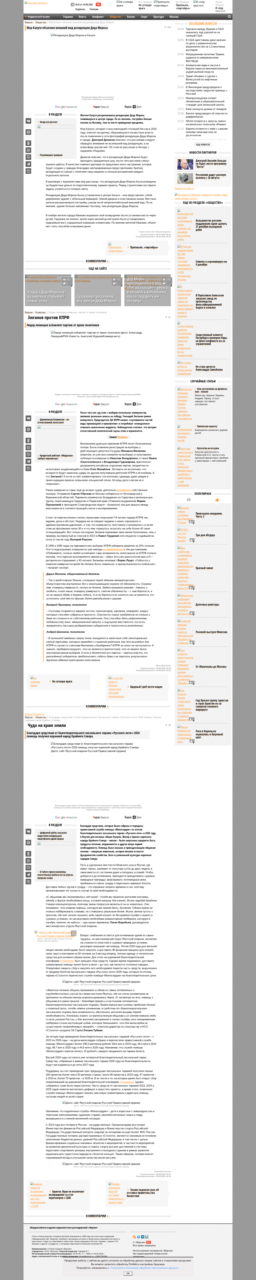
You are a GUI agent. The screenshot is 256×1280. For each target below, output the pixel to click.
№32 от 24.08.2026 (84, 4)
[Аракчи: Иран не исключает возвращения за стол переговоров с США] (38, 1195)
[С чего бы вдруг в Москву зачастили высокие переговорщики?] (116, 687)
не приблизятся (113, 549)
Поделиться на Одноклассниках (28, 143)
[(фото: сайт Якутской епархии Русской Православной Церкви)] (55, 934)
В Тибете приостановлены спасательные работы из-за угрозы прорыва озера (55, 874)
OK (128, 1273)
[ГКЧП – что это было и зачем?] (185, 535)
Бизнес (131, 17)
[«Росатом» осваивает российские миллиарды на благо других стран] (185, 605)
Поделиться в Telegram (28, 164)
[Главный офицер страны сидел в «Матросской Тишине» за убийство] (185, 632)
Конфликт (98, 17)
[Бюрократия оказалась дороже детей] (185, 433)
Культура (158, 17)
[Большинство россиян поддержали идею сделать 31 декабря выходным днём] (185, 225)
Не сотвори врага (145, 7)
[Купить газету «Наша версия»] (73, 5)
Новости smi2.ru (34, 714)
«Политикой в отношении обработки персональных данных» (144, 1267)
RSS (134, 1237)
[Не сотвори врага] (38, 681)
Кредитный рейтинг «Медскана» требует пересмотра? (55, 457)
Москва (174, 17)
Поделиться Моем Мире (28, 132)
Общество (115, 17)
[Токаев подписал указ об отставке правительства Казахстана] (116, 1193)
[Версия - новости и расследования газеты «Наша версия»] (47, 8)
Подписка (80, 9)
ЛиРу (146, 1237)
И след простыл (220, 10)
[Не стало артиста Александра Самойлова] (185, 368)
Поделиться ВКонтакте (28, 121)
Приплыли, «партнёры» (183, 7)
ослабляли (124, 490)
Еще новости (203, 144)
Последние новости (203, 23)
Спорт (144, 17)
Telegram (138, 1237)
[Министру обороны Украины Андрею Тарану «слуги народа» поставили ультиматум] (185, 403)
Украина (68, 17)
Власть (82, 17)
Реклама (94, 9)
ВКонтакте (142, 1237)
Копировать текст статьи (28, 171)
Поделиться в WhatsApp (28, 150)
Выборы (123, 437)
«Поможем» (67, 960)
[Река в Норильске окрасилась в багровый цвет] (185, 734)
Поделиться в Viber (28, 157)
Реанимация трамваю (51, 155)
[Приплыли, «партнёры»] (116, 248)
